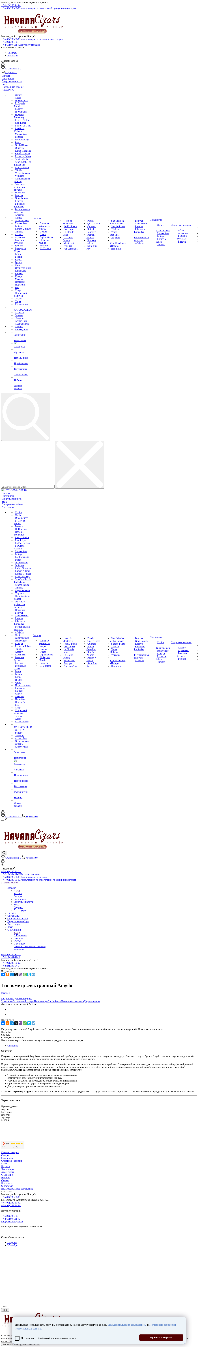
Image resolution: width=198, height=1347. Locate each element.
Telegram (12, 52)
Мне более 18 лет (30, 1344)
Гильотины (18, 1001)
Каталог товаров (10, 1152)
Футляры (29, 1001)
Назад (17, 890)
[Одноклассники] (7, 974)
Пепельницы (41, 1001)
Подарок (5, 1166)
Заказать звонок (9, 882)
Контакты (6, 1183)
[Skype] (29, 974)
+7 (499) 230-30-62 (38, 8)
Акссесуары (7, 1172)
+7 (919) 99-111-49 (20, 44)
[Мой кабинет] (2, 64)
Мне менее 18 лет (10, 1344)
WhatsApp (12, 55)
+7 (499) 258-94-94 (11, 1205)
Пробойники (54, 1001)
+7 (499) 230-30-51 (11, 42)
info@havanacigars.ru (12, 1221)
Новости (5, 1177)
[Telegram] (33, 974)
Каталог (18, 893)
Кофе (4, 1163)
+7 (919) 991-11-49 (10, 957)
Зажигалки (7, 1001)
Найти (5, 1310)
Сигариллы (7, 1158)
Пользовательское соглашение (17, 1188)
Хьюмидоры (7, 1169)
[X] (16, 974)
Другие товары (92, 1001)
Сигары (5, 1155)
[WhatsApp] (25, 974)
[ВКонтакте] (3, 974)
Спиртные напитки (11, 1160)
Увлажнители (77, 1001)
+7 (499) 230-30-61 (32, 39)
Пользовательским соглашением (127, 1324)
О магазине (7, 1174)
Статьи (5, 1180)
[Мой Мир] (12, 974)
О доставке (7, 1186)
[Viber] (20, 974)
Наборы (65, 1001)
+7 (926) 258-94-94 (11, 5)
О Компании (20, 935)
